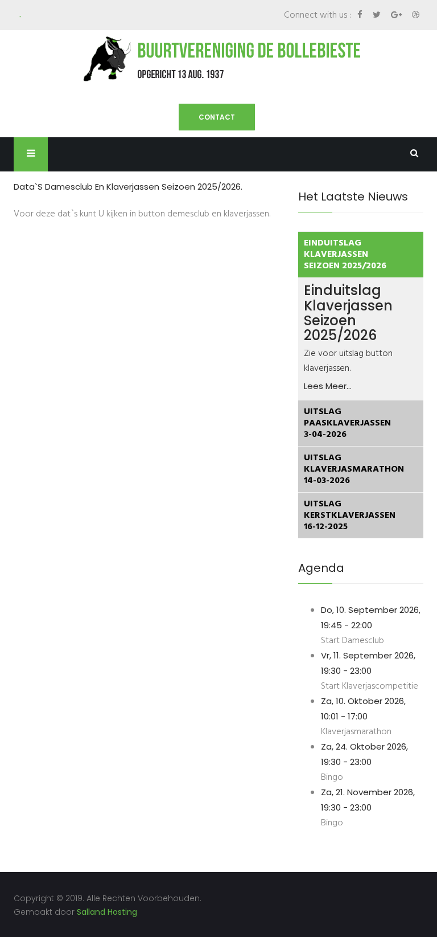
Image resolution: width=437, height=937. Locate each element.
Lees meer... (328, 386)
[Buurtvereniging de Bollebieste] (218, 58)
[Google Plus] (397, 15)
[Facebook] (361, 15)
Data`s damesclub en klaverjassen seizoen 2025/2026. (128, 187)
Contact (217, 117)
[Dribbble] (415, 15)
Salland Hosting (107, 912)
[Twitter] (378, 15)
